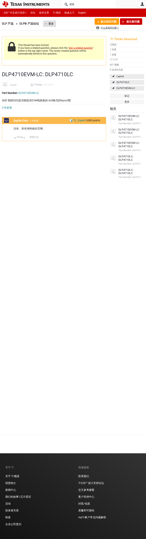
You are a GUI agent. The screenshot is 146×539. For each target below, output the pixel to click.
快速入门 (69, 12)
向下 (24, 138)
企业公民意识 (13, 524)
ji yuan (13, 84)
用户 (142, 4)
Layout (120, 76)
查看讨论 (34, 137)
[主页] (28, 4)
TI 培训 (57, 12)
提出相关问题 (109, 21)
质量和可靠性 (86, 510)
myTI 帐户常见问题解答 (92, 517)
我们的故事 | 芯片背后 (18, 496)
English (82, 12)
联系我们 (83, 476)
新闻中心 (10, 489)
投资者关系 (12, 510)
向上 (15, 138)
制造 (8, 517)
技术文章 (44, 12)
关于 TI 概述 (12, 476)
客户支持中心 (86, 496)
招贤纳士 (10, 483)
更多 (51, 23)
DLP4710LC (123, 82)
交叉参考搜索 (86, 489)
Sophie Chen (21, 120)
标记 (127, 95)
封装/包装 (84, 503)
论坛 (32, 12)
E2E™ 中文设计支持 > (15, 12)
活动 (8, 503)
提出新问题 (133, 21)
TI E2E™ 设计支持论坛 (91, 483)
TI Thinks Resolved (123, 39)
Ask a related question (81, 47)
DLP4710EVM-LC (126, 88)
